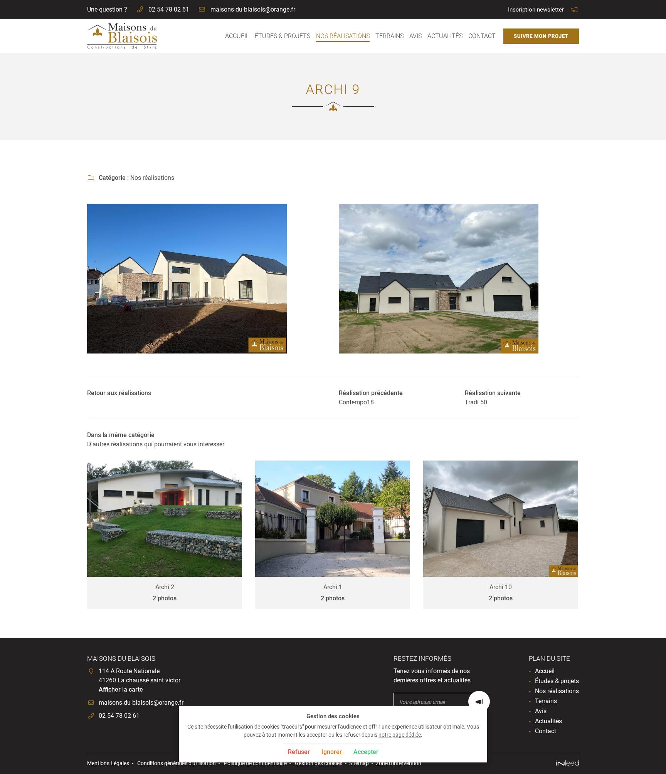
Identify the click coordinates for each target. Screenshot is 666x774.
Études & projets (282, 36)
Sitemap (359, 763)
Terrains (389, 36)
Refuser (299, 752)
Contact (482, 36)
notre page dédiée (399, 735)
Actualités (444, 36)
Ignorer (331, 752)
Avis (415, 36)
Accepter (365, 752)
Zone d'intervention (398, 763)
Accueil (237, 36)
